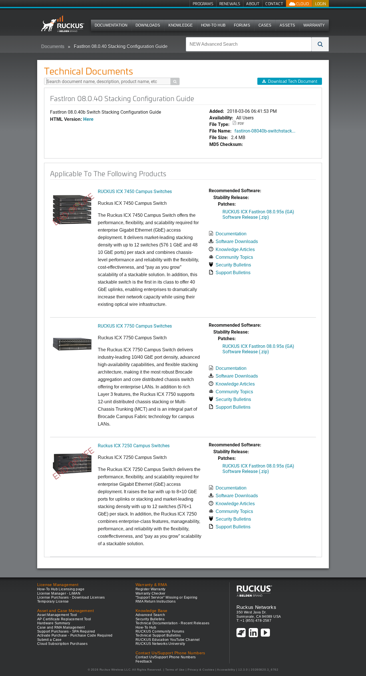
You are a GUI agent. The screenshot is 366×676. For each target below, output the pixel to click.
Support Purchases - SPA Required (66, 631)
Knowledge (180, 25)
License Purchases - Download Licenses (71, 597)
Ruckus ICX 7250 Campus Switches (134, 445)
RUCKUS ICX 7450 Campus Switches (135, 191)
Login (320, 3)
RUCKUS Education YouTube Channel (168, 640)
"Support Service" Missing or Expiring (167, 597)
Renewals (229, 3)
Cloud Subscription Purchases (62, 644)
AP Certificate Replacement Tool (64, 619)
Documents (52, 46)
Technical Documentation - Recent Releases (172, 623)
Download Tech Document (292, 81)
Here (88, 119)
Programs (203, 3)
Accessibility (226, 669)
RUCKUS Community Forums (160, 631)
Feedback (144, 661)
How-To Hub (213, 25)
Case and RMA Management (61, 627)
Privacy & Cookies (201, 669)
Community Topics (234, 257)
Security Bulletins (233, 264)
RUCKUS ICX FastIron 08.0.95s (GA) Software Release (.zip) (258, 214)
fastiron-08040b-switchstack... (264, 131)
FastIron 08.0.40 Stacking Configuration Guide (121, 46)
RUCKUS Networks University (160, 644)
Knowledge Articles (235, 249)
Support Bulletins (233, 272)
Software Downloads (237, 241)
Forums (242, 25)
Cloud (302, 3)
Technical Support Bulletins (158, 635)
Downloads (148, 25)
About (252, 3)
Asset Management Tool (57, 615)
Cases (265, 25)
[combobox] (249, 44)
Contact (274, 3)
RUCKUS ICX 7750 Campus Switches (135, 326)
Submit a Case (49, 640)
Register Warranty (151, 589)
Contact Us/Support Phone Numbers (166, 657)
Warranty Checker (150, 593)
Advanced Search (150, 615)
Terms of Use (174, 669)
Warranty (314, 25)
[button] (320, 44)
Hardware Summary (53, 623)
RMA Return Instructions (156, 601)
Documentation (111, 25)
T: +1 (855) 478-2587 (253, 621)
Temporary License (53, 601)
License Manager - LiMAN (58, 593)
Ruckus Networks (256, 607)
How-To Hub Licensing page (60, 589)
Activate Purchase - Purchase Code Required (75, 635)
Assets (287, 25)
